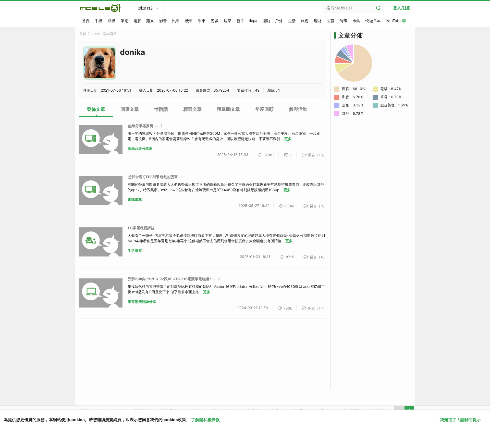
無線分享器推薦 (140, 126)
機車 (189, 20)
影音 (163, 20)
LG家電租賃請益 (141, 228)
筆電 (124, 20)
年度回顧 (264, 109)
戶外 (279, 20)
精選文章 (192, 109)
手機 (98, 20)
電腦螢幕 (135, 199)
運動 (266, 20)
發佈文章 (96, 109)
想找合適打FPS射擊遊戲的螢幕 (153, 177)
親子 (240, 20)
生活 (292, 20)
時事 (343, 20)
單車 (201, 20)
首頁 (86, 20)
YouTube (394, 20)
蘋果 (150, 20)
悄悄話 (161, 109)
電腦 (137, 20)
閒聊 (330, 20)
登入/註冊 (402, 7)
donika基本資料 (104, 33)
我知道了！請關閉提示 (460, 419)
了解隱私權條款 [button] (205, 419)
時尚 (253, 20)
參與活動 (298, 109)
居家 (227, 20)
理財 (318, 20)
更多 (287, 139)
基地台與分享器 (140, 148)
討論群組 (146, 8)
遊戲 (214, 20)
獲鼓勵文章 (228, 109)
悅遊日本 (373, 20)
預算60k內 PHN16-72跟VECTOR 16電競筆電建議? (169, 279)
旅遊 (305, 20)
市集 (356, 20)
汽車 (176, 20)
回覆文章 (129, 109)
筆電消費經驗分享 (142, 301)
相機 (111, 20)
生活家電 (135, 250)
